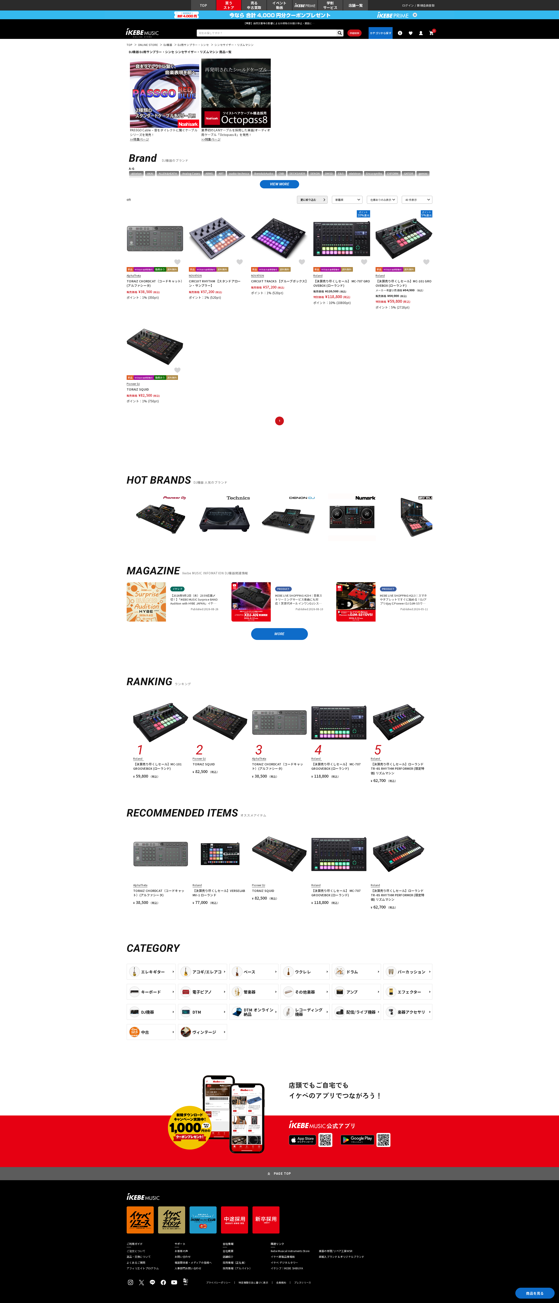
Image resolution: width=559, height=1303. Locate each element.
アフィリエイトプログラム (143, 1268)
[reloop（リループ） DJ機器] (415, 517)
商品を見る (535, 1293)
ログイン (408, 5)
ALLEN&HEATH (168, 173)
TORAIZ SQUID (138, 389)
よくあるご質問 (136, 1262)
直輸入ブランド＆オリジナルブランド (341, 1256)
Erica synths (374, 173)
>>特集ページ (139, 139)
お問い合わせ (183, 1256)
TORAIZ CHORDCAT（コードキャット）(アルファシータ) (155, 283)
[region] (279, 519)
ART (221, 173)
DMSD (329, 173)
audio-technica (239, 173)
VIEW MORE (279, 184)
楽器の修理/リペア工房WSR (335, 1251)
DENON (315, 173)
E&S (341, 173)
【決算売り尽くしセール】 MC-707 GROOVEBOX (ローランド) (341, 283)
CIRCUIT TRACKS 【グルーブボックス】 (279, 281)
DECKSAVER (297, 173)
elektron (355, 173)
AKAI (150, 173)
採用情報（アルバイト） (237, 1268)
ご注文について (136, 1251)
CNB (281, 173)
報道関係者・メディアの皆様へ (193, 1262)
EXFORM (392, 173)
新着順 (339, 200)
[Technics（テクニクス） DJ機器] (224, 517)
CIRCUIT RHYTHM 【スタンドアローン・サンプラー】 (215, 283)
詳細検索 (354, 33)
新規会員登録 (426, 5)
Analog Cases (191, 173)
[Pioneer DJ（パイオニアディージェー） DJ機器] (160, 517)
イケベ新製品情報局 (283, 1256)
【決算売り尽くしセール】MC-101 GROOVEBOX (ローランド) (403, 283)
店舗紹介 (228, 1256)
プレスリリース (302, 1282)
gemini (423, 173)
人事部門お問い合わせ (188, 1268)
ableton (136, 173)
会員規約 (281, 1282)
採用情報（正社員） (235, 1262)
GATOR (408, 173)
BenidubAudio (263, 173)
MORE (279, 634)
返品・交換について (139, 1256)
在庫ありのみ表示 (380, 200)
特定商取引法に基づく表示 (253, 1282)
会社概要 (228, 1251)
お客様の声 (181, 1251)
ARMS (209, 173)
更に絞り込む (308, 200)
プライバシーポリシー (218, 1282)
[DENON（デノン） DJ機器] (288, 517)
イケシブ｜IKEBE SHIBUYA (287, 1268)
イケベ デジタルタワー (284, 1262)
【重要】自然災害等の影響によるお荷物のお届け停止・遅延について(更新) (279, 23)
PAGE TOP (282, 1173)
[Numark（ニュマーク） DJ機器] (352, 517)
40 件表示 (411, 200)
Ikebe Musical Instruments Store (290, 1251)
